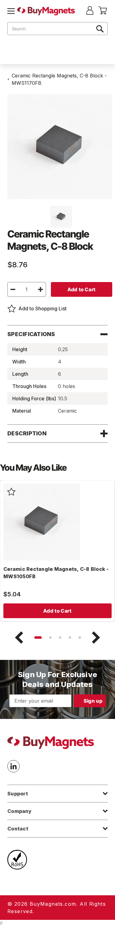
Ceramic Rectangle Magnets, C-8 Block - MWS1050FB (56, 572)
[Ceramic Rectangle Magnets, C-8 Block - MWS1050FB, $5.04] (41, 522)
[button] (38, 637)
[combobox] (57, 28)
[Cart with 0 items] (102, 13)
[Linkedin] (13, 766)
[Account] (90, 11)
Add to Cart (57, 611)
